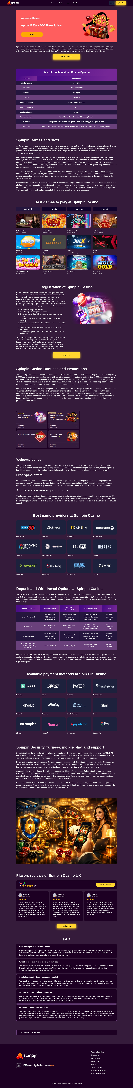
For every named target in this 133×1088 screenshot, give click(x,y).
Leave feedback (105, 884)
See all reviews (66, 926)
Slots (103, 209)
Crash (78, 209)
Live (52, 209)
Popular (27, 209)
